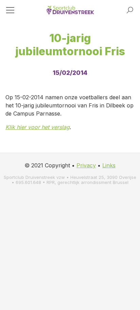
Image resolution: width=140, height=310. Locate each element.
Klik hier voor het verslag (37, 127)
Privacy (86, 165)
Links (109, 165)
